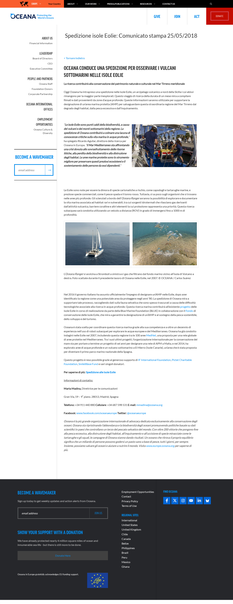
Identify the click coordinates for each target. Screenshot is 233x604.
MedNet (151, 335)
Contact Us (168, 4)
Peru (124, 557)
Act (196, 16)
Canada (126, 538)
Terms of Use (129, 505)
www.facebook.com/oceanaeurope (96, 413)
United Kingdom (131, 529)
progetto (185, 306)
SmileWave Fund (88, 364)
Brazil (125, 552)
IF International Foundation (154, 359)
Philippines (128, 548)
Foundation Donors (42, 88)
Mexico (126, 562)
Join (177, 16)
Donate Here (62, 555)
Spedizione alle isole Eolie (101, 372)
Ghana (125, 566)
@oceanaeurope (136, 413)
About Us (47, 38)
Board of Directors (43, 58)
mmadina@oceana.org (149, 404)
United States (130, 524)
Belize (125, 543)
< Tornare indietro (74, 58)
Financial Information (41, 43)
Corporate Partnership (40, 94)
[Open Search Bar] (211, 4)
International (129, 520)
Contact (126, 496)
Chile (125, 534)
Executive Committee (41, 68)
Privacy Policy (130, 501)
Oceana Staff (46, 83)
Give (157, 16)
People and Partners (40, 78)
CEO (50, 63)
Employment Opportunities (138, 491)
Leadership (46, 53)
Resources (146, 4)
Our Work (91, 4)
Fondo (189, 310)
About (71, 4)
